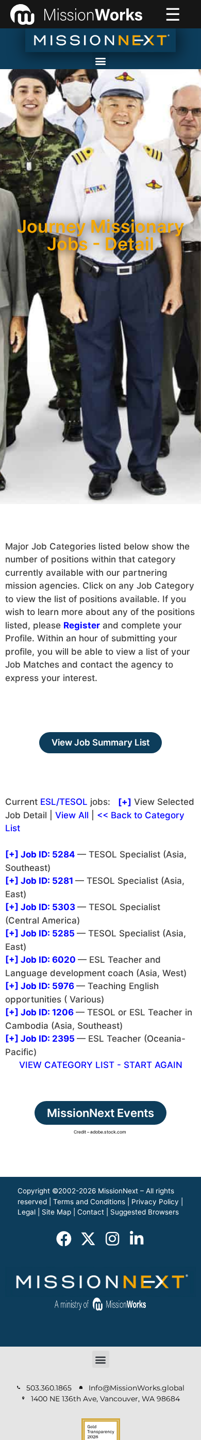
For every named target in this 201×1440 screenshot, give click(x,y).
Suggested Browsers (144, 1212)
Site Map (56, 1212)
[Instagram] (112, 1239)
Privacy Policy (155, 1202)
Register (81, 625)
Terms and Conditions (89, 1202)
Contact (90, 1212)
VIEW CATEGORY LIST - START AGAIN (100, 1065)
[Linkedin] (136, 1239)
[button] (100, 60)
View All (72, 815)
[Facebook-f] (64, 1239)
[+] (12, 854)
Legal (27, 1212)
